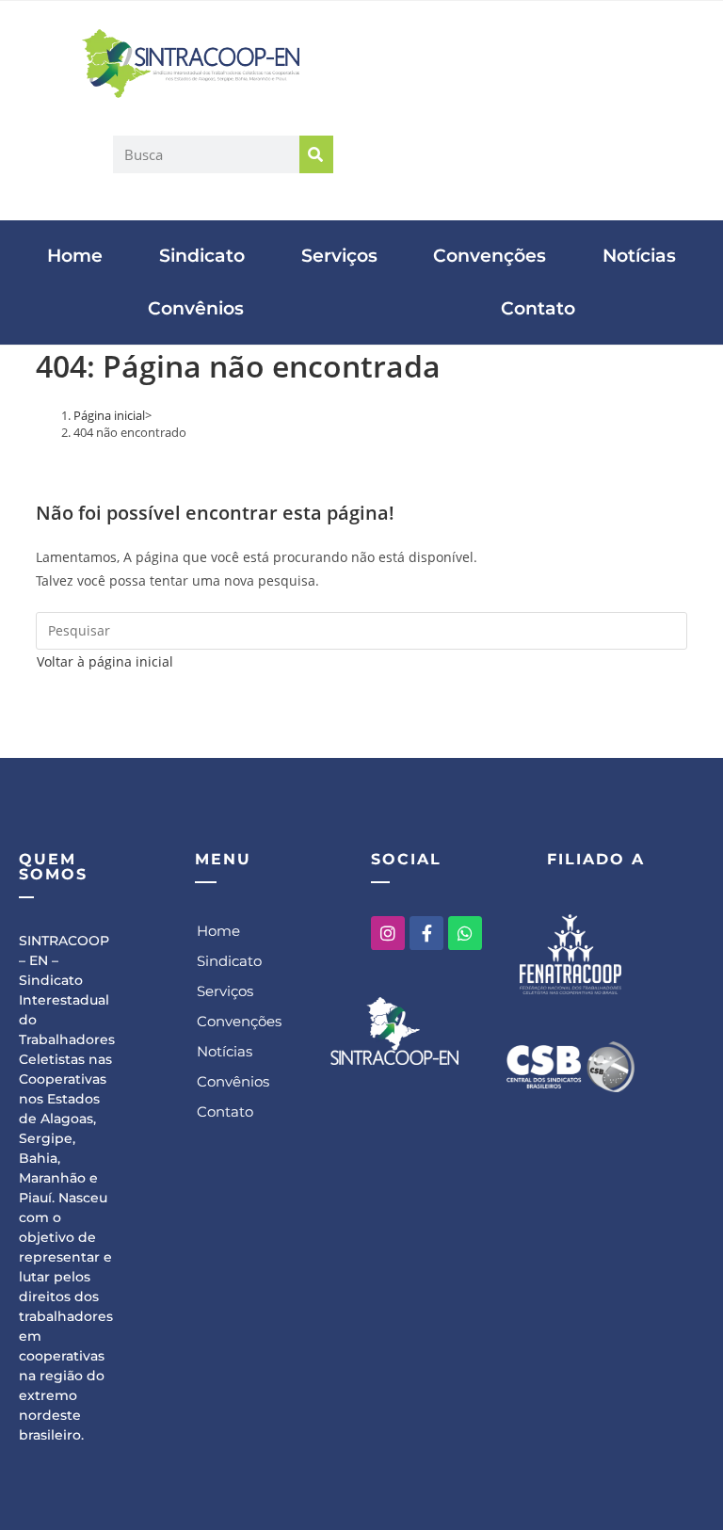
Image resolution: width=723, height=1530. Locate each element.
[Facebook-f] (426, 933)
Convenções (489, 255)
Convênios (196, 308)
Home (75, 255)
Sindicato (202, 255)
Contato (538, 308)
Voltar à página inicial (105, 661)
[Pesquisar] (316, 154)
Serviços (339, 255)
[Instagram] (388, 933)
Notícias (639, 255)
